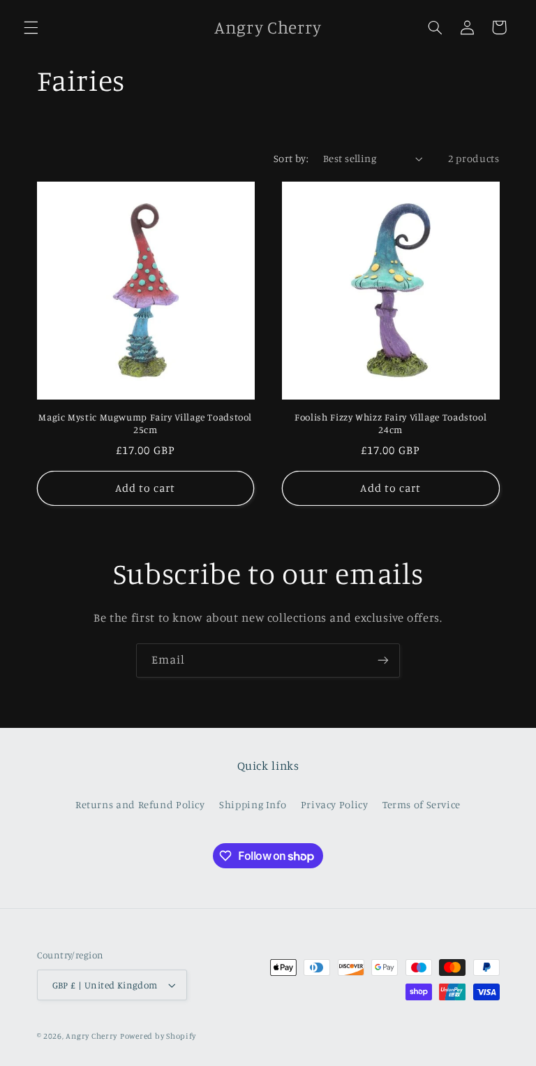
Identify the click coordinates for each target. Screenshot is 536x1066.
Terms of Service (421, 804)
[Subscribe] (383, 660)
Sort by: (291, 158)
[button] (31, 27)
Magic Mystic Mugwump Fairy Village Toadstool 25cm (145, 423)
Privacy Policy (334, 804)
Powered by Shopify (158, 1036)
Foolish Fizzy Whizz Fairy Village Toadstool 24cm (390, 423)
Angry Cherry (91, 1036)
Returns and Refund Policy (140, 804)
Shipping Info (252, 804)
